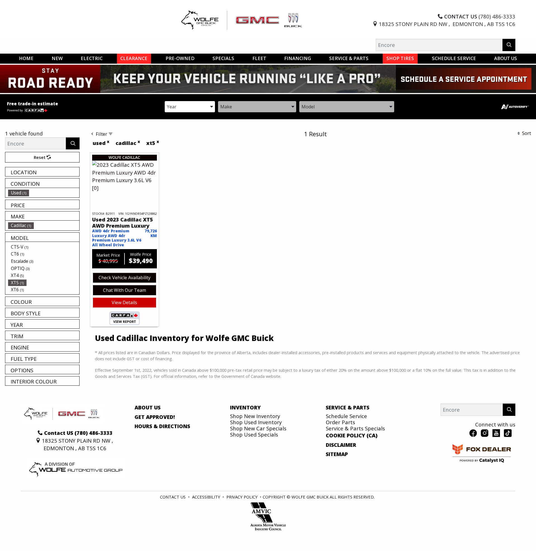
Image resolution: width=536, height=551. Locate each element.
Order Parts (340, 422)
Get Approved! (155, 417)
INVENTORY (245, 407)
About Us (148, 407)
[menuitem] (44, 192)
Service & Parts (347, 407)
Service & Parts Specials (355, 428)
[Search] (509, 45)
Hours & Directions (162, 426)
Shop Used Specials (254, 434)
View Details (124, 302)
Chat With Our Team (124, 290)
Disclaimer (341, 445)
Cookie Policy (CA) (351, 435)
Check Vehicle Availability (124, 278)
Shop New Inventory (255, 415)
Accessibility (206, 497)
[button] (26, 59)
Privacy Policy (242, 497)
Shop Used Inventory (256, 422)
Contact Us (173, 497)
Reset (40, 157)
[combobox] (190, 106)
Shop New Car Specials (258, 428)
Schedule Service (346, 415)
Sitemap (337, 454)
